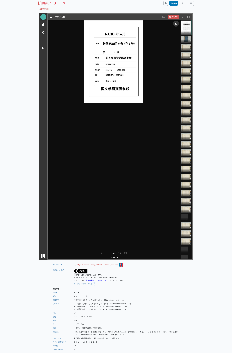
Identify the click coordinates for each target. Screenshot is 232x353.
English (174, 3)
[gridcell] (51, 3)
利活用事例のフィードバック (97, 280)
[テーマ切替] (165, 3)
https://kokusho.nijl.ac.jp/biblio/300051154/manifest (97, 265)
